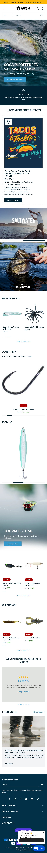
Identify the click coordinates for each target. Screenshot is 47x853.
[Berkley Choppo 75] (12, 566)
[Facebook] (9, 799)
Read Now (9, 763)
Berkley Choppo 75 (10, 583)
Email (5, 785)
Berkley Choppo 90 (32, 583)
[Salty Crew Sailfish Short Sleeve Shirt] (12, 620)
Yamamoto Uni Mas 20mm (34, 327)
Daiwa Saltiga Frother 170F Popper (11, 328)
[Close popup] (43, 832)
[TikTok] (20, 799)
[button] (3, 8)
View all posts (38, 712)
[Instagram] (15, 799)
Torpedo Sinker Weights (24, 409)
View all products (23, 341)
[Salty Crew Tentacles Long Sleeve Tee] (34, 620)
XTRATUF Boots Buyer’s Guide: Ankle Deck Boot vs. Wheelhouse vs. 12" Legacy (24, 751)
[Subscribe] (42, 784)
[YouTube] (26, 799)
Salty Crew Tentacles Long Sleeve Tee (33, 639)
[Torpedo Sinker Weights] (23, 381)
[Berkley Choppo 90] (34, 566)
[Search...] (41, 15)
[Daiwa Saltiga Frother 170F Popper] (12, 314)
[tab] (18, 704)
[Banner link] (23, 53)
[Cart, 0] (42, 8)
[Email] (32, 799)
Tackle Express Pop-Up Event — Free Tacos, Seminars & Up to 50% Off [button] (18, 173)
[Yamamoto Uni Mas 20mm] (34, 314)
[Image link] (23, 223)
